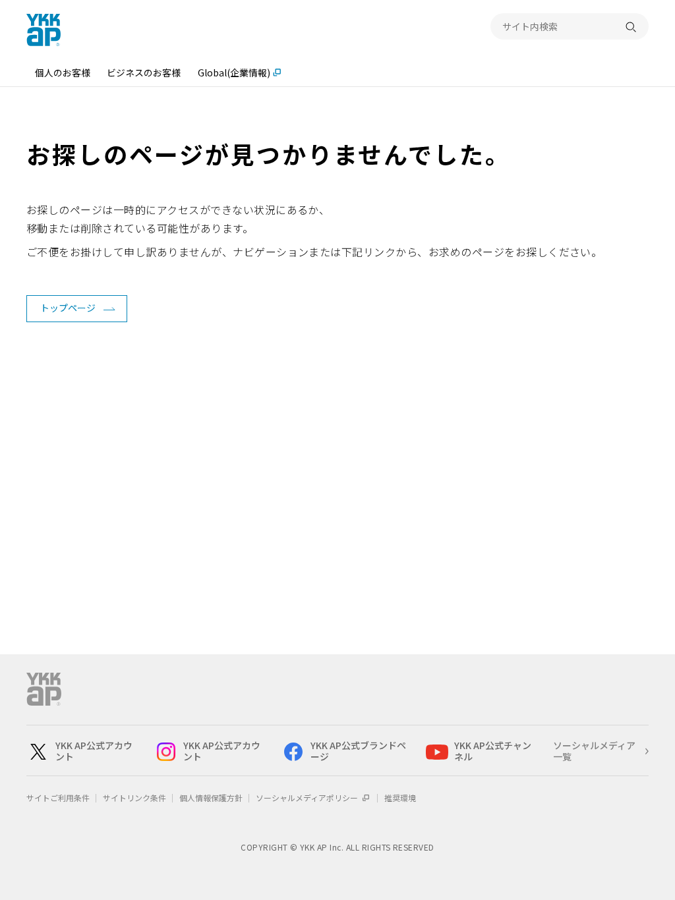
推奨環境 (400, 797)
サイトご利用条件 (58, 797)
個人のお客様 (62, 72)
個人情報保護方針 (211, 797)
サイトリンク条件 (134, 797)
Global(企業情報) (234, 72)
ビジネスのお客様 (144, 72)
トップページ (68, 307)
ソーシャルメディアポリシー (308, 797)
